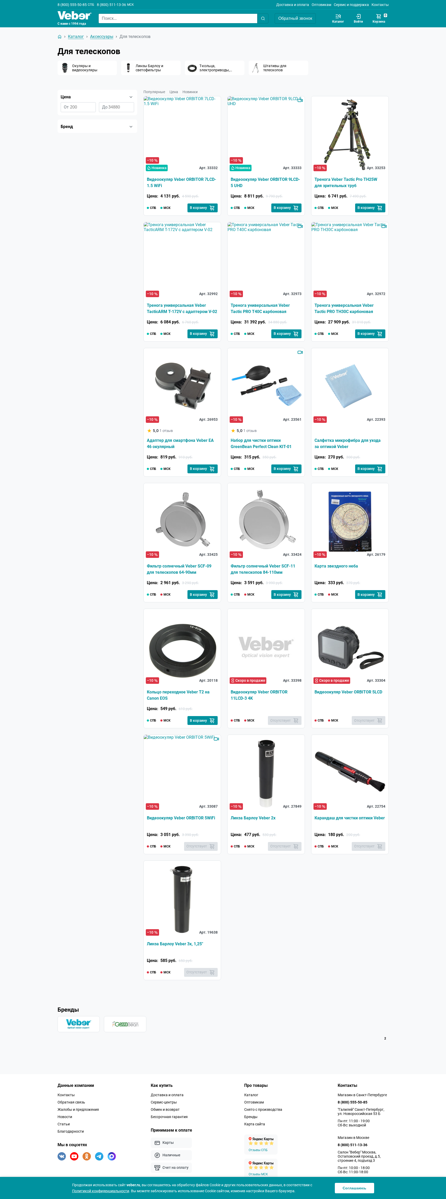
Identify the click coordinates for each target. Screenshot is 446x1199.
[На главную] (60, 37)
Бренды (250, 1117)
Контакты (380, 5)
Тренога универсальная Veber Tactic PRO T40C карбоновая (260, 308)
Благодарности (71, 1131)
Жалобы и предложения (78, 1109)
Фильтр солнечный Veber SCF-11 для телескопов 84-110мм (263, 569)
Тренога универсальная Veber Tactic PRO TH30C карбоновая (344, 308)
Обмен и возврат (165, 1109)
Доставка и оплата (292, 5)
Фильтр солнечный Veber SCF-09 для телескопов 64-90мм (179, 569)
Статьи (64, 1124)
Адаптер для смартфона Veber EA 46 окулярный (180, 443)
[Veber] (79, 1024)
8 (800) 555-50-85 (72, 5)
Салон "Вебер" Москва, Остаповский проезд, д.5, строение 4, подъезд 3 (359, 1156)
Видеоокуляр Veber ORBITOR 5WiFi (181, 817)
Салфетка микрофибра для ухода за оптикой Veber (348, 443)
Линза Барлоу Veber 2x (253, 817)
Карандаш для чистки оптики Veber (350, 817)
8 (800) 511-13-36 (111, 5)
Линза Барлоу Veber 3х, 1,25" (175, 943)
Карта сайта (254, 1124)
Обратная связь (71, 1102)
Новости (65, 1117)
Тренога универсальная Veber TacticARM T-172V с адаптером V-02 (182, 308)
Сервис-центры (164, 1102)
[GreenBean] (125, 1024)
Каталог (251, 1095)
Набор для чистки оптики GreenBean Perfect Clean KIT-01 (261, 443)
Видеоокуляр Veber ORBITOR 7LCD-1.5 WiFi (181, 182)
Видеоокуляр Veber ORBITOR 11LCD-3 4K (259, 695)
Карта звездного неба (336, 566)
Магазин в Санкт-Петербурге (362, 1095)
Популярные (154, 92)
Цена (173, 92)
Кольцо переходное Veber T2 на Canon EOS (178, 695)
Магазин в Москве (353, 1138)
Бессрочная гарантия (169, 1117)
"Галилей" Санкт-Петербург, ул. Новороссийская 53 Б (361, 1111)
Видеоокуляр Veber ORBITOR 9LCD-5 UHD (265, 182)
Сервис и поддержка (351, 5)
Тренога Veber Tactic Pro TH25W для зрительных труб (346, 182)
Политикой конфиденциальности (100, 1191)
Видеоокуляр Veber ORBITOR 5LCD (348, 692)
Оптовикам (321, 5)
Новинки (190, 92)
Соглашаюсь (354, 1188)
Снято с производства (263, 1109)
